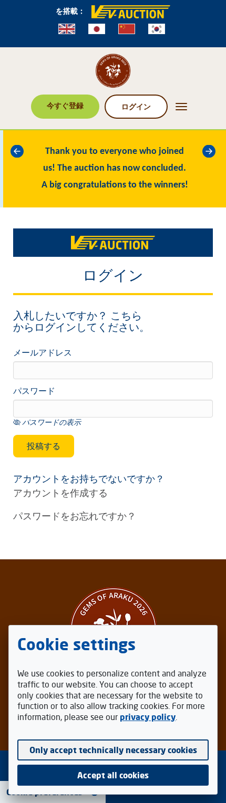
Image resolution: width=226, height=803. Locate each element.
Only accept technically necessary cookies (113, 750)
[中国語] (126, 29)
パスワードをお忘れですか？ (74, 516)
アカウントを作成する (60, 492)
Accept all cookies (113, 775)
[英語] (66, 29)
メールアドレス (42, 353)
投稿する (43, 446)
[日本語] (96, 29)
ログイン (136, 106)
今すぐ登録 (65, 105)
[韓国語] (156, 29)
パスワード (34, 392)
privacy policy (148, 717)
